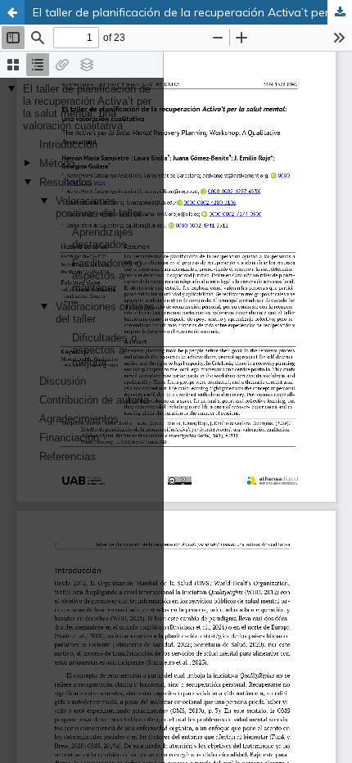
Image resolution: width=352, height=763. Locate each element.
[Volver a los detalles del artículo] (12, 12)
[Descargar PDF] (339, 12)
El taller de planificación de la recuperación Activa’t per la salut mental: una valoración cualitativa (192, 12)
